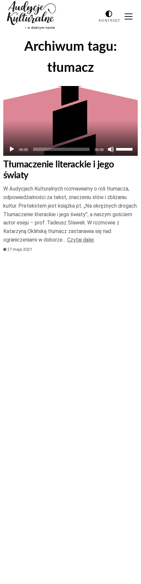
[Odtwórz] (12, 149)
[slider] (125, 149)
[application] (70, 149)
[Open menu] (128, 16)
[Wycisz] (111, 149)
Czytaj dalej (80, 240)
